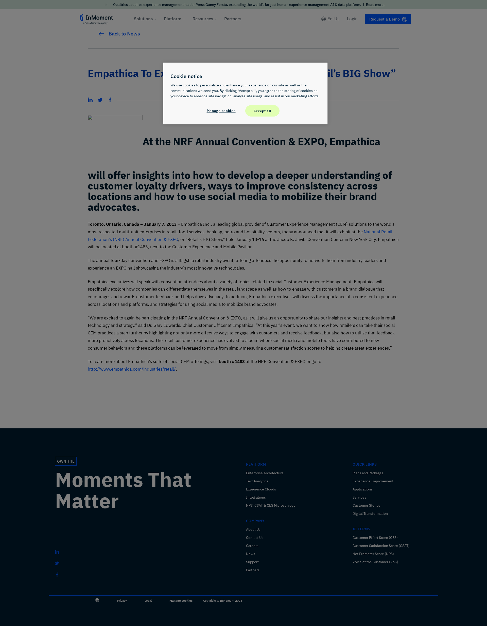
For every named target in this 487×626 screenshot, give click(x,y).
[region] (245, 93)
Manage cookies (221, 110)
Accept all (262, 110)
